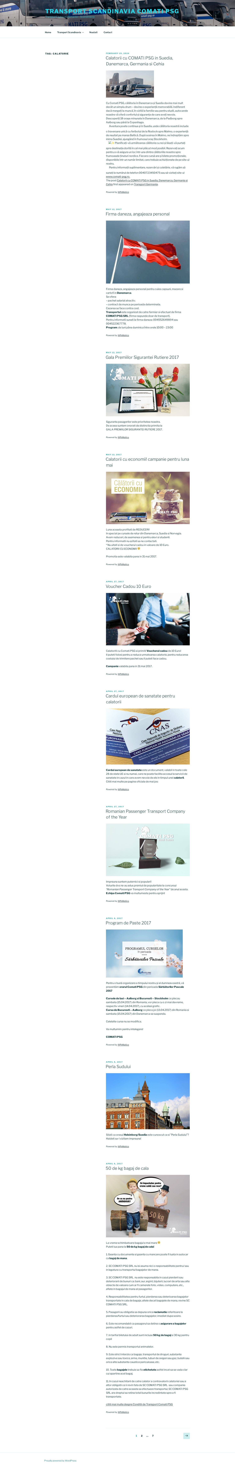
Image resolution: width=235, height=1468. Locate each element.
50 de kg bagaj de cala (127, 1168)
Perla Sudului (118, 1066)
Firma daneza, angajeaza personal (138, 213)
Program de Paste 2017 (128, 922)
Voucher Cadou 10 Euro (128, 586)
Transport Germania (146, 184)
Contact (108, 32)
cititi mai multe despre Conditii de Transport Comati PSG (139, 1404)
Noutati (93, 32)
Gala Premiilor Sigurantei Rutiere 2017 (142, 357)
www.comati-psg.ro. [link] (118, 176)
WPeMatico (123, 192)
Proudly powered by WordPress (60, 1460)
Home (48, 32)
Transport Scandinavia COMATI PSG (112, 11)
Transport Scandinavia (69, 32)
